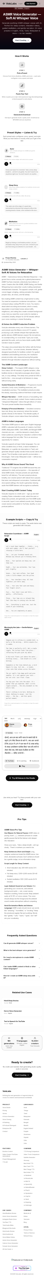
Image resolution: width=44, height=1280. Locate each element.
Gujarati (26, 1137)
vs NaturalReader (29, 1187)
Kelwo (26, 1216)
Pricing (5, 1110)
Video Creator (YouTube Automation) (10, 1155)
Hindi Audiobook (8, 1234)
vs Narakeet (27, 1175)
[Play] (6, 164)
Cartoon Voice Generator (10, 1243)
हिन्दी (6, 718)
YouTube (11, 761)
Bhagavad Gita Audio (9, 1228)
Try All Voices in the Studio (23, 778)
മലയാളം (27, 718)
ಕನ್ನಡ (34, 718)
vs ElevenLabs (28, 1178)
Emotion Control (8, 1151)
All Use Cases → (8, 1249)
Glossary (26, 1160)
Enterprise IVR (7, 1128)
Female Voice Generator (10, 1246)
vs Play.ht (27, 1190)
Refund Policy (28, 1236)
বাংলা (41, 718)
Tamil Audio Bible (8, 1225)
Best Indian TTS (29, 1172)
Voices (5, 1113)
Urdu (25, 1143)
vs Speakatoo (28, 1193)
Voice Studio (6, 1107)
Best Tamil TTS (28, 1166)
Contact (5, 1131)
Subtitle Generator (29, 1157)
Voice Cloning (7, 1119)
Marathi (26, 1125)
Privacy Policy (28, 1230)
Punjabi (26, 1131)
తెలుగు (13, 718)
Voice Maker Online (9, 1237)
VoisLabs (11, 3)
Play (23, 766)
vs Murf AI (27, 1181)
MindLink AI (27, 1213)
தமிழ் (19, 718)
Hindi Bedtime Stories (9, 1213)
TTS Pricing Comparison (31, 1151)
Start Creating (20, 40)
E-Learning (22, 761)
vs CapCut (27, 1196)
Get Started (30, 3)
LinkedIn (23, 258)
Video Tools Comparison (31, 1154)
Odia (25, 1140)
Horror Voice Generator (10, 1216)
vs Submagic (28, 1205)
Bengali (26, 1122)
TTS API (5, 1162)
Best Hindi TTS (28, 1163)
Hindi (25, 1107)
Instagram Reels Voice (10, 1219)
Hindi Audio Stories (9, 1231)
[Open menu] (39, 4)
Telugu (26, 1110)
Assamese (27, 1134)
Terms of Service (29, 1233)
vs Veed (26, 1199)
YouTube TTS (7, 1222)
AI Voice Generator (8, 1116)
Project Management (9, 1159)
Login (20, 3)
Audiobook (35, 761)
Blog (25, 1222)
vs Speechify (28, 1184)
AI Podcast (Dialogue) (9, 1125)
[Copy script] (37, 546)
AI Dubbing (6, 1122)
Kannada (26, 1119)
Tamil (25, 1113)
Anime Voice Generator (10, 1240)
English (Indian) (28, 1128)
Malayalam (27, 1116)
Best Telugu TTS (29, 1169)
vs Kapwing (27, 1202)
